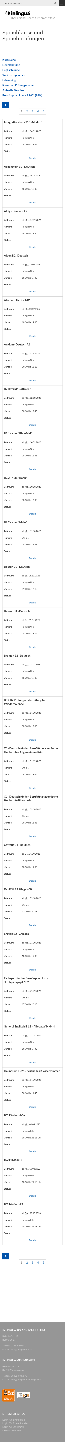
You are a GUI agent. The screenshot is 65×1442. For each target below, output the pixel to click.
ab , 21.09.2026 (31, 991)
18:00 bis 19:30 (29, 188)
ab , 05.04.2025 (31, 620)
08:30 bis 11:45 (29, 822)
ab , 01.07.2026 (31, 309)
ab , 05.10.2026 (31, 809)
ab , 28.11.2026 (31, 575)
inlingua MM (28, 404)
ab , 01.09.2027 (31, 1124)
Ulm (7, 3)
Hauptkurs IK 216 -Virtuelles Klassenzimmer (32, 1071)
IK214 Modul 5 (13, 1159)
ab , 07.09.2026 (31, 220)
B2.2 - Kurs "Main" (15, 522)
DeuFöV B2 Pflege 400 (18, 889)
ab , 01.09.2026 (31, 853)
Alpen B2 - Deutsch (16, 255)
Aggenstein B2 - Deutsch (19, 166)
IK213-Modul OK (15, 1115)
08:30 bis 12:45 (29, 144)
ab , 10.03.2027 (31, 1168)
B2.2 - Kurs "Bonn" (15, 477)
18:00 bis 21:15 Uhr (31, 1137)
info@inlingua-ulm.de (21, 1349)
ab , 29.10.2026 (31, 1213)
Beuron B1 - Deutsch (17, 611)
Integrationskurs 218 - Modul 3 (23, 122)
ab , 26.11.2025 (31, 175)
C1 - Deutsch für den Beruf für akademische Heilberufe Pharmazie (31, 798)
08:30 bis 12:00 (29, 726)
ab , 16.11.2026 (31, 131)
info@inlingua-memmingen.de (26, 1379)
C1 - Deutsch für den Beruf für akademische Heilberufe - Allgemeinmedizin (31, 750)
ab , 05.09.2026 (31, 353)
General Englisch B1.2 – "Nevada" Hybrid (29, 1026)
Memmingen (16, 3)
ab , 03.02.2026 (31, 664)
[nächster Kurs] (5, 105)
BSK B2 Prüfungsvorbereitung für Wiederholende (25, 702)
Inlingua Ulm (28, 137)
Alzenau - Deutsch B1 (17, 300)
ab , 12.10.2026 (31, 397)
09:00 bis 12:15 (29, 366)
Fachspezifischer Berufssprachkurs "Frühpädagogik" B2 (26, 980)
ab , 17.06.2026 (31, 264)
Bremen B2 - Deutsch (17, 655)
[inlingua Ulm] (17, 13)
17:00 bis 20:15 (29, 911)
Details (32, 158)
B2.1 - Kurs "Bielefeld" (18, 433)
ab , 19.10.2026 (31, 486)
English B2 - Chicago (16, 933)
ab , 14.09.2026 (31, 442)
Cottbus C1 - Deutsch (17, 844)
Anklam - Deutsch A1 (17, 344)
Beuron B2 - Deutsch (17, 566)
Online (25, 537)
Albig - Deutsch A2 (15, 211)
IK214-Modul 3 (13, 1204)
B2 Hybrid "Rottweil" (17, 389)
